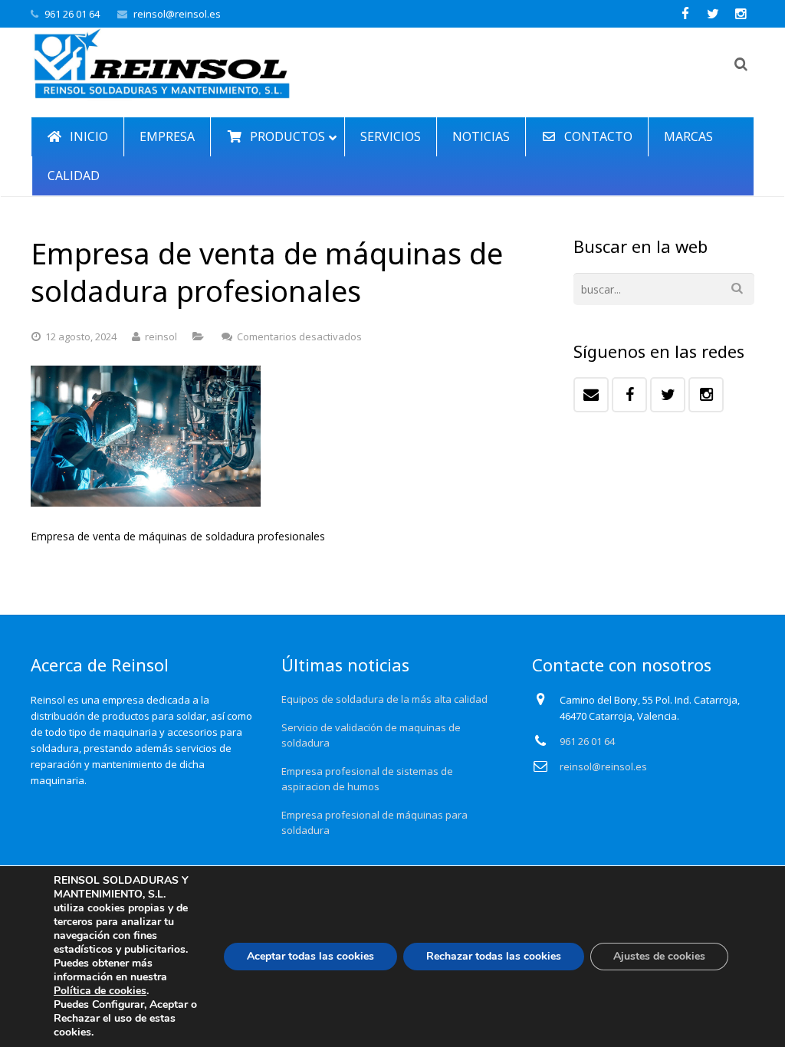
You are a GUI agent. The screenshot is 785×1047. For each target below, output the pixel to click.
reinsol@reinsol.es (177, 14)
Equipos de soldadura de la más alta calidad (384, 699)
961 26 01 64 (72, 14)
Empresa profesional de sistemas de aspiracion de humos (367, 778)
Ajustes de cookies (659, 956)
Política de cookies (100, 990)
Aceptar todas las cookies (310, 956)
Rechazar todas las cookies (493, 956)
